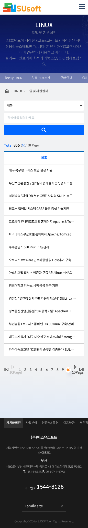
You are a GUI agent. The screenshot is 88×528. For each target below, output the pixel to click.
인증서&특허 (50, 423)
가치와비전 (13, 423)
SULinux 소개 (41, 78)
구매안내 (66, 78)
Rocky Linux (13, 78)
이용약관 (69, 423)
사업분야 (31, 423)
